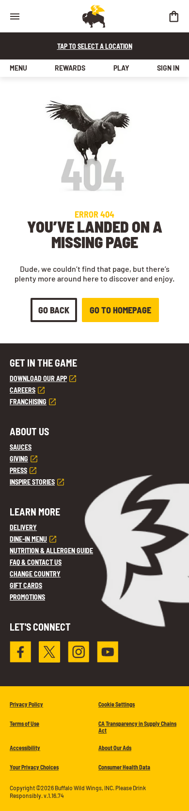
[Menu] (14, 16)
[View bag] (173, 16)
